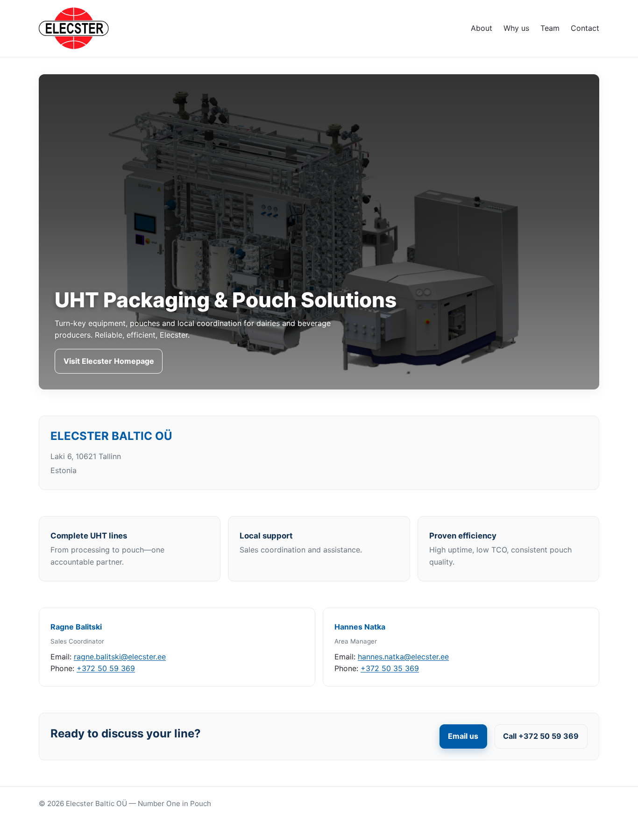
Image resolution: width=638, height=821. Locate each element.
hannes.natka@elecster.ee (403, 656)
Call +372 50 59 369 (541, 736)
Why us (516, 28)
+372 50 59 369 (106, 668)
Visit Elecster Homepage (109, 361)
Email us (463, 736)
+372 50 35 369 (390, 668)
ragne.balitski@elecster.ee (120, 656)
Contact (585, 28)
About (481, 28)
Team (550, 28)
